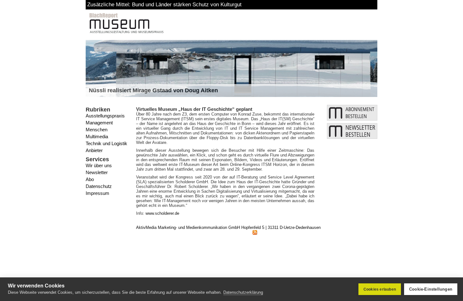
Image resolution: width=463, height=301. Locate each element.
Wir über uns (99, 165)
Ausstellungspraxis (105, 115)
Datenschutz (99, 186)
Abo (90, 179)
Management (99, 122)
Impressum (97, 193)
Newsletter (97, 172)
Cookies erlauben (379, 289)
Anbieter (94, 150)
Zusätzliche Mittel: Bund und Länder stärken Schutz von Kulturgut (164, 5)
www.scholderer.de (162, 213)
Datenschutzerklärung (243, 292)
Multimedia (97, 136)
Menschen (96, 129)
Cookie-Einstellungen (430, 289)
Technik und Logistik (106, 143)
